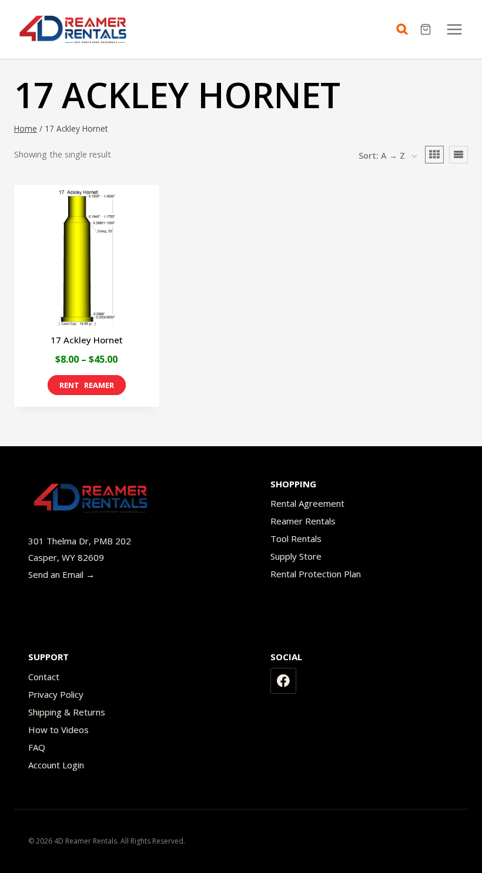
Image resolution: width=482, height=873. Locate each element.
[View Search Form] (405, 29)
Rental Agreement (307, 503)
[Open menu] (454, 29)
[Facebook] (283, 681)
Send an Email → (61, 574)
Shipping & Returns (66, 712)
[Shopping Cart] (427, 29)
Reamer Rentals (303, 521)
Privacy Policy (55, 694)
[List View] (458, 154)
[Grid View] (434, 154)
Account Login (56, 765)
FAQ (36, 747)
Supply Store (296, 556)
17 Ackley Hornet (87, 340)
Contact (43, 677)
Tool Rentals (296, 538)
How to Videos (58, 729)
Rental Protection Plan (315, 574)
